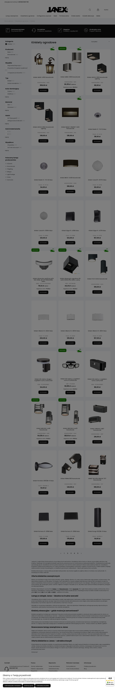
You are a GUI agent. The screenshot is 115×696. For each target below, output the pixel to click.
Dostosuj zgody (28, 685)
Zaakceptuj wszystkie (43, 685)
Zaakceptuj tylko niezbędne (12, 685)
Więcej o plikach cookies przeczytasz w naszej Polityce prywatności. (23, 681)
